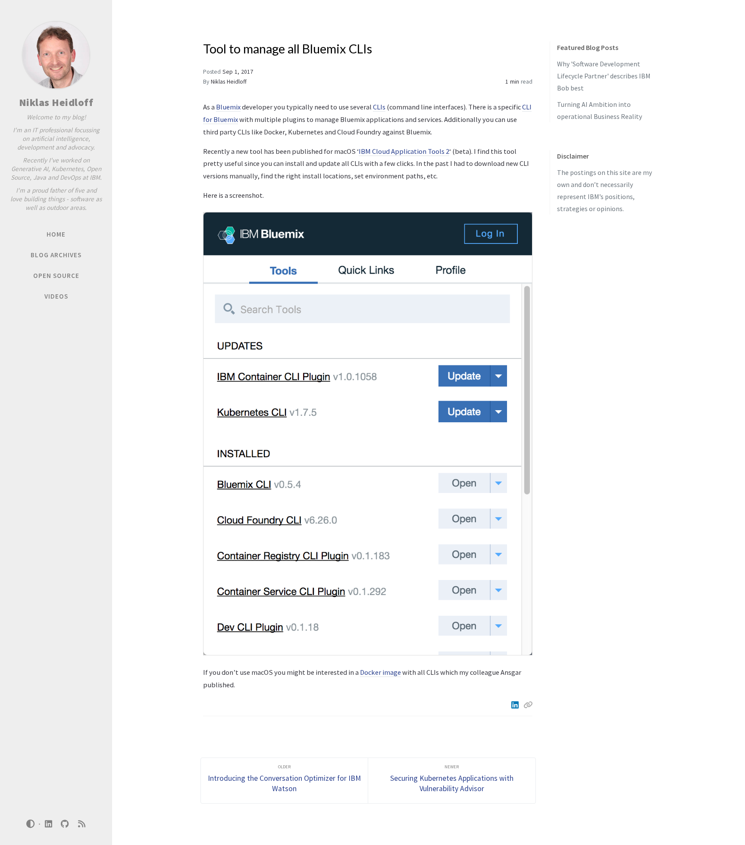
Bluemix (228, 107)
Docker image (380, 672)
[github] (65, 824)
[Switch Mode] (30, 824)
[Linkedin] (516, 705)
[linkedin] (48, 824)
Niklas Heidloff (56, 102)
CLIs (379, 107)
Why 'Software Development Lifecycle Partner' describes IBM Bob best (604, 75)
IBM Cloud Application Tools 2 (404, 151)
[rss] (81, 824)
